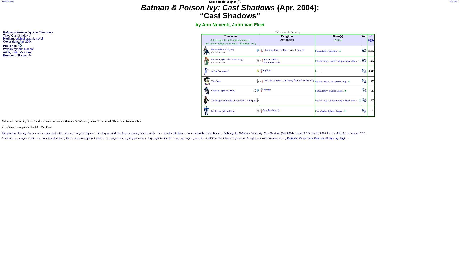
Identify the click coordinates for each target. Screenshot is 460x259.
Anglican (266, 70)
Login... (344, 138)
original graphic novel (29, 38)
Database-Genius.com (300, 138)
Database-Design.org (326, 138)
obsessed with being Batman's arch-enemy (294, 80)
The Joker (216, 81)
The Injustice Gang (338, 81)
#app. (371, 38)
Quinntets (333, 51)
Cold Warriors (321, 111)
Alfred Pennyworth (220, 71)
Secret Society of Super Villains (343, 61)
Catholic (284, 50)
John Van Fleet (22, 52)
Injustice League (322, 61)
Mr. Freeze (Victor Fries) (222, 111)
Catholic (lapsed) (270, 110)
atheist (301, 50)
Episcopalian (271, 50)
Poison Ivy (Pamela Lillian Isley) (227, 59)
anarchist (268, 80)
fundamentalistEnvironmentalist (272, 61)
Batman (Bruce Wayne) (222, 49)
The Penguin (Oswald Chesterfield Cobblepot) (233, 100)
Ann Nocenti (26, 49)
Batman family (321, 51)
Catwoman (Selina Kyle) (223, 90)
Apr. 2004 (25, 41)
